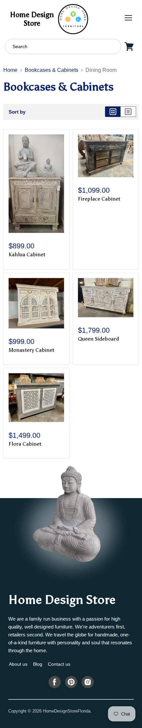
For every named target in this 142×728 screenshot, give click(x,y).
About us (18, 664)
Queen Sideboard (98, 339)
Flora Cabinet (25, 444)
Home (10, 70)
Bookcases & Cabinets (51, 70)
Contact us (59, 664)
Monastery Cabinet (31, 350)
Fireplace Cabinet (99, 199)
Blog (37, 664)
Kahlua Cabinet (27, 254)
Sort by (17, 112)
